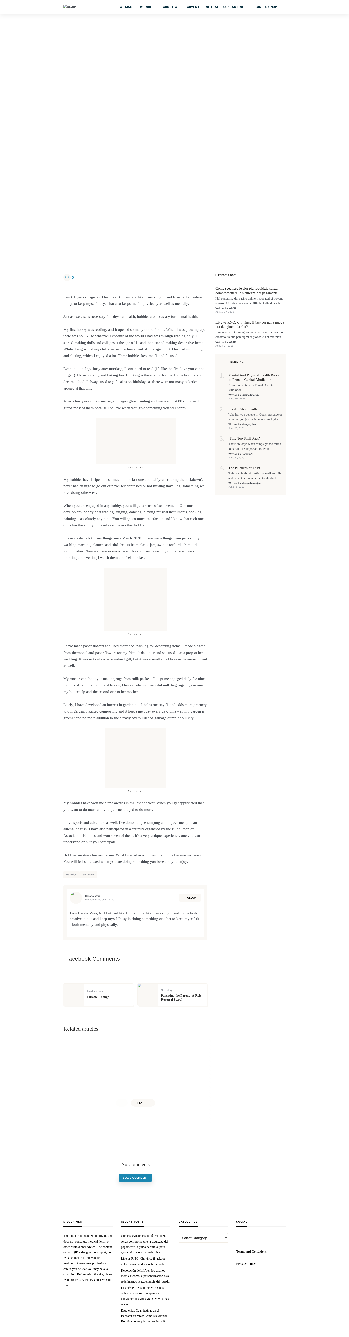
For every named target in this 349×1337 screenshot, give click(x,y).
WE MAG (126, 7)
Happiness (98, 1045)
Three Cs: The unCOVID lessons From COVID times (322, 1055)
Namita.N (247, 453)
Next (140, 1102)
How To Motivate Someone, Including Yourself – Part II (107, 1055)
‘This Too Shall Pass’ (244, 438)
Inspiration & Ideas (321, 1045)
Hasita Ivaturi (171, 1079)
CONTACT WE (233, 7)
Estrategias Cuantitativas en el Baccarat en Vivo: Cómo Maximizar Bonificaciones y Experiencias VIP (144, 1316)
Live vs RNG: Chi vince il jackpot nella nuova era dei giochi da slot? (249, 324)
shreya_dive (249, 424)
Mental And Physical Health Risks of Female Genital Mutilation (253, 377)
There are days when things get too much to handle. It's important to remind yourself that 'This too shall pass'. (254, 446)
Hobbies (71, 874)
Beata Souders (100, 1079)
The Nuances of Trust (244, 468)
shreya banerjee (251, 483)
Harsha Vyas (92, 895)
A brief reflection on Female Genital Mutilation (251, 387)
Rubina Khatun (250, 394)
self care (88, 874)
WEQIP (233, 308)
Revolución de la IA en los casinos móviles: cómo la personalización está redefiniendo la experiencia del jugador (145, 1276)
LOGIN (256, 7)
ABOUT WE (171, 7)
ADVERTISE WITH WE (203, 7)
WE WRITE (147, 7)
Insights (168, 1045)
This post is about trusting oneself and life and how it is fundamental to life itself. (254, 476)
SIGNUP (271, 7)
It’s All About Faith (242, 409)
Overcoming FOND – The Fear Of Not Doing (179, 1055)
